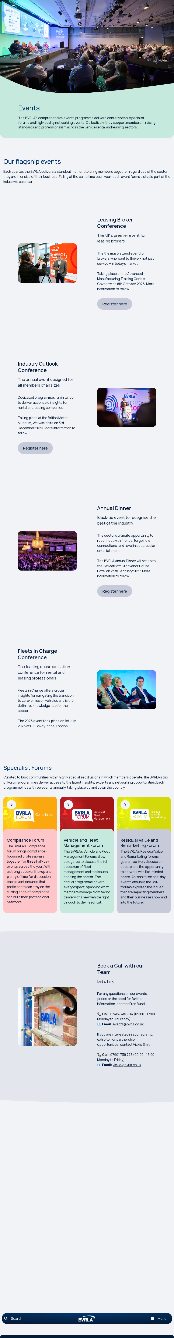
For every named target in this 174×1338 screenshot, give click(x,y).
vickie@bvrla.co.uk (127, 1064)
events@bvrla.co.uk (128, 1024)
